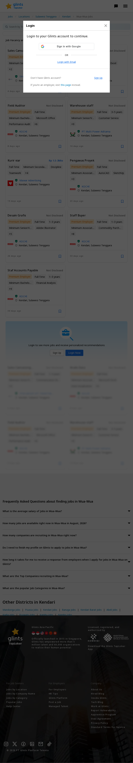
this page (66, 85)
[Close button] (105, 25)
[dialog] (66, 57)
